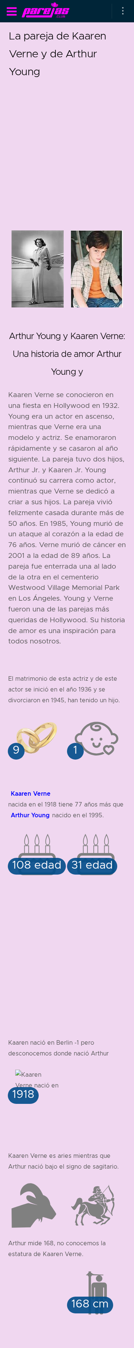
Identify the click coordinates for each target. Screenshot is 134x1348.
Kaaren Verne (31, 794)
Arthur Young (30, 815)
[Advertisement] (67, 147)
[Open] (123, 11)
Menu (11, 11)
